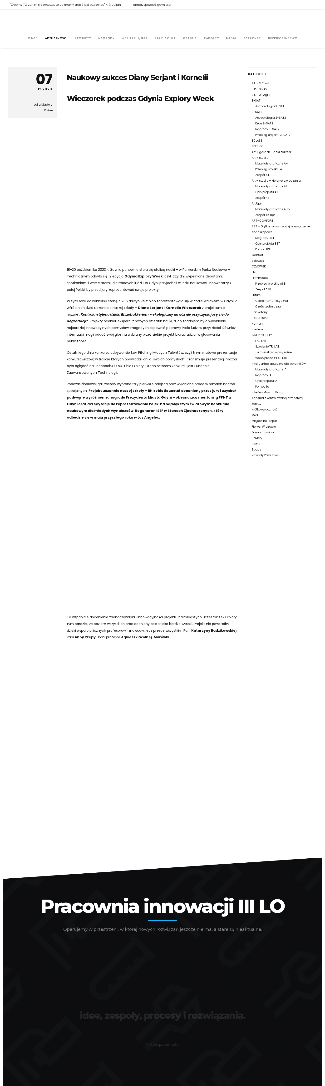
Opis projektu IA (266, 381)
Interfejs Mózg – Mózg (267, 392)
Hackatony (260, 312)
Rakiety (257, 438)
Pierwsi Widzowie (264, 427)
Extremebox (260, 278)
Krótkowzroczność (264, 409)
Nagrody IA (263, 375)
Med (255, 415)
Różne (48, 110)
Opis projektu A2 (266, 192)
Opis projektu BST (267, 243)
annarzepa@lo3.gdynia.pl (152, 5)
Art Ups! (257, 203)
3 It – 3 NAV (259, 89)
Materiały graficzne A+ (271, 163)
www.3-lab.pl (162, 1028)
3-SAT (256, 100)
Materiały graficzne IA (270, 369)
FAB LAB (260, 341)
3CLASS (257, 140)
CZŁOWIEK (259, 266)
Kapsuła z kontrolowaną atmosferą (277, 398)
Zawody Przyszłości (266, 455)
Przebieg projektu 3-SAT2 (273, 135)
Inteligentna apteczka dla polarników (279, 364)
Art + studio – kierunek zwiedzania (276, 181)
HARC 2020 (260, 318)
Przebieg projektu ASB (270, 284)
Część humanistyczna (271, 301)
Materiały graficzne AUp (272, 209)
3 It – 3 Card (260, 83)
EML (254, 272)
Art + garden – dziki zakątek (271, 152)
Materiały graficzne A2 (271, 186)
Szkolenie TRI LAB (267, 346)
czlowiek (258, 261)
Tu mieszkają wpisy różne (273, 352)
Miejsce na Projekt (264, 421)
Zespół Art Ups (265, 215)
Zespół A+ (262, 175)
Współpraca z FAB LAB (271, 358)
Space (256, 449)
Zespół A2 (262, 198)
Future (256, 295)
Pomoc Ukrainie (263, 432)
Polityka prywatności (162, 1044)
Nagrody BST (264, 238)
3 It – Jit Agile (261, 95)
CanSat (257, 255)
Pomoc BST (263, 249)
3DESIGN (258, 146)
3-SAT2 (257, 112)
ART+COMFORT (262, 221)
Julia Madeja (43, 104)
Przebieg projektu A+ (269, 169)
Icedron (257, 329)
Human (257, 324)
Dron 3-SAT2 (264, 123)
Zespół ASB (263, 289)
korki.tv (256, 404)
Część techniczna (268, 306)
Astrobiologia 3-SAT (269, 106)
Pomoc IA (262, 386)
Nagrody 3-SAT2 (267, 129)
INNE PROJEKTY (262, 335)
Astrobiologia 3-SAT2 (270, 118)
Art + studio (260, 158)
